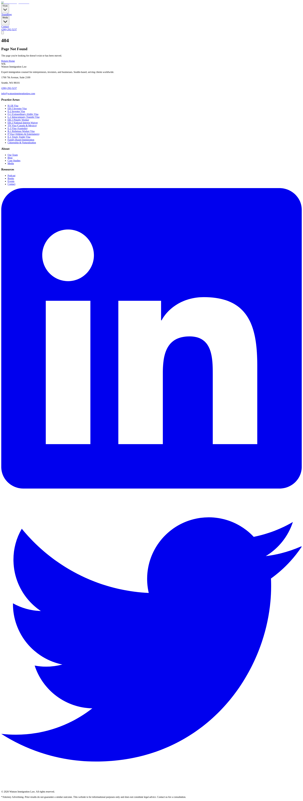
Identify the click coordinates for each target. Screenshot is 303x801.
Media (11, 163)
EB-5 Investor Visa (17, 108)
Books (11, 178)
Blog (9, 14)
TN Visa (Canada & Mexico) (22, 125)
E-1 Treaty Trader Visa (19, 137)
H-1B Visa (13, 105)
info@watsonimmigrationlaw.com (18, 93)
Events (11, 181)
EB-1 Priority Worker (18, 120)
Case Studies (14, 160)
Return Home (8, 61)
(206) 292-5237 (9, 29)
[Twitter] (151, 788)
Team (4, 14)
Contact (5, 26)
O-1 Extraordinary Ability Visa (23, 114)
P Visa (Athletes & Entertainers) (23, 134)
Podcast (11, 175)
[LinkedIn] (151, 487)
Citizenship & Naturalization (22, 142)
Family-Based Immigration (21, 139)
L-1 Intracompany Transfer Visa (23, 117)
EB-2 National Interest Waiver (23, 122)
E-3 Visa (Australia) (17, 128)
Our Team (13, 155)
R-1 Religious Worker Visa (21, 131)
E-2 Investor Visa (16, 111)
